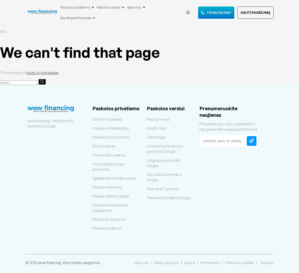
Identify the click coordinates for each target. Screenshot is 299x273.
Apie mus (134, 7)
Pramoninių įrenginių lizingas (169, 197)
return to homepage (42, 72)
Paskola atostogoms (109, 219)
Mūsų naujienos (166, 262)
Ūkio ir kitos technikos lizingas (164, 177)
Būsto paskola (104, 146)
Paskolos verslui (108, 7)
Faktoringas (156, 137)
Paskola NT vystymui (163, 189)
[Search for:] (19, 82)
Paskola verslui (158, 119)
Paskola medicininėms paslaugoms (110, 208)
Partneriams (210, 262)
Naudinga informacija (75, 18)
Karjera (189, 262)
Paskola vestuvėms (108, 187)
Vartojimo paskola (107, 119)
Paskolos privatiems (75, 7)
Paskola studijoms (107, 228)
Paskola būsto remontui (111, 137)
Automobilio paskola (109, 155)
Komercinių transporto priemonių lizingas (165, 149)
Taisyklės (266, 262)
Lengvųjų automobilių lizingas (163, 163)
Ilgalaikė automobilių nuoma (114, 178)
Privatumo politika (239, 262)
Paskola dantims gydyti (111, 196)
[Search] (42, 82)
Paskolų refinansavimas (111, 128)
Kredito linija (156, 128)
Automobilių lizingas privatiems (108, 166)
